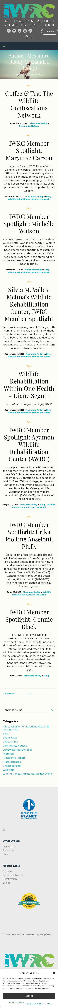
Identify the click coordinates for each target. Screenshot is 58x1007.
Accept (29, 996)
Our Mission (10, 846)
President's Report (14, 757)
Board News (10, 737)
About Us (8, 850)
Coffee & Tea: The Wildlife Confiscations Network (29, 104)
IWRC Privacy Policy (35, 1003)
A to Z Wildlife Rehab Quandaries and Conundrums (26, 728)
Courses (7, 871)
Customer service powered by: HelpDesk (27, 934)
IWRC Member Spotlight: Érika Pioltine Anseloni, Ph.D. (29, 535)
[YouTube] (14, 31)
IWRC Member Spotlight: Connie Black (29, 619)
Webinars (8, 769)
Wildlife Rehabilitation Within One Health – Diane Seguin (29, 384)
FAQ (5, 854)
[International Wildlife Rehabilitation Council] (29, 15)
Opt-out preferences (16, 1002)
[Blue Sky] (30, 31)
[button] (54, 973)
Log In (6, 882)
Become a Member (14, 875)
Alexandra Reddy (38, 123)
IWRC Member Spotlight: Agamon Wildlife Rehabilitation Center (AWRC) (29, 444)
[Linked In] (25, 31)
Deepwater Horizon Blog (18, 749)
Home (19, 74)
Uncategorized (12, 765)
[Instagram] (19, 31)
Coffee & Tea (10, 741)
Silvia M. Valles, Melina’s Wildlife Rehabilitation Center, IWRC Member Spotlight (29, 304)
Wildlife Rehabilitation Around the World (29, 199)
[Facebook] (9, 31)
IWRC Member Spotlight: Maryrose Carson (29, 150)
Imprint (49, 1003)
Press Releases (12, 761)
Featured (8, 753)
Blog (48, 196)
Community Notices (29, 126)
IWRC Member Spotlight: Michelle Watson (29, 223)
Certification (10, 879)
